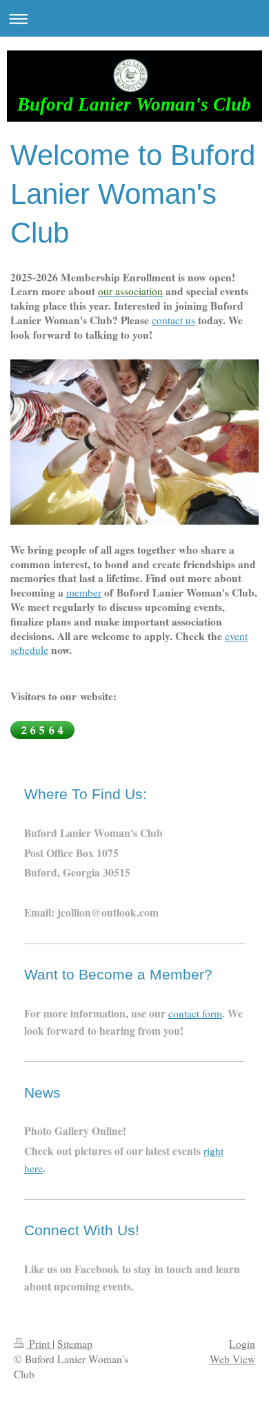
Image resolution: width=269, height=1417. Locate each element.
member (83, 592)
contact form (195, 1013)
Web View (232, 1359)
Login (242, 1344)
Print (39, 1344)
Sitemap (74, 1344)
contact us (173, 320)
